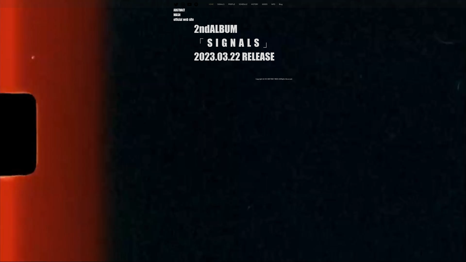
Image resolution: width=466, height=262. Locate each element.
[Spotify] (196, 4)
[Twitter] (176, 4)
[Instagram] (182, 4)
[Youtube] (189, 4)
